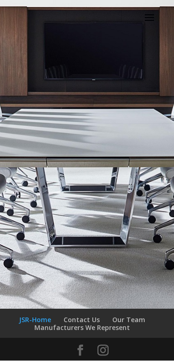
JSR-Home (35, 319)
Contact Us (82, 319)
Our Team (128, 319)
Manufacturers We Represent (82, 327)
